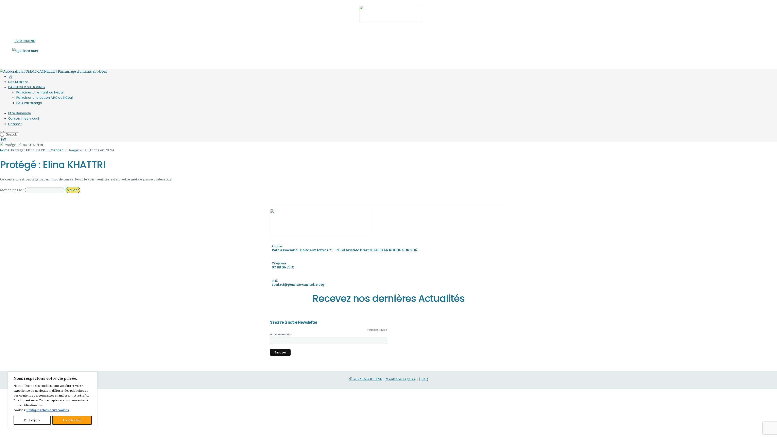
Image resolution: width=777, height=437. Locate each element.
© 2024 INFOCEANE (365, 379)
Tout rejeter (32, 420)
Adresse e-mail (281, 334)
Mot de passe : (12, 190)
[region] (52, 400)
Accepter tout (72, 420)
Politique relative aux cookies (47, 410)
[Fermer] (92, 375)
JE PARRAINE (24, 41)
